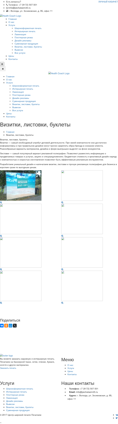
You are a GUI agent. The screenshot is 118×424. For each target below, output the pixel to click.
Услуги (11, 25)
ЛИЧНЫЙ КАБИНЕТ (108, 1)
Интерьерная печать (25, 31)
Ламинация (20, 34)
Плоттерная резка (24, 37)
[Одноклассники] (6, 325)
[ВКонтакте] (2, 325)
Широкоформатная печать (28, 28)
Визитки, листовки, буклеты (28, 46)
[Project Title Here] (1, 202)
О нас (11, 21)
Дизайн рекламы (23, 40)
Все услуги (20, 52)
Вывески (19, 49)
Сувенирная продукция (26, 43)
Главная (12, 18)
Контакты (13, 58)
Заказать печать (8, 367)
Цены (11, 55)
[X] (15, 325)
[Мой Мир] (10, 325)
